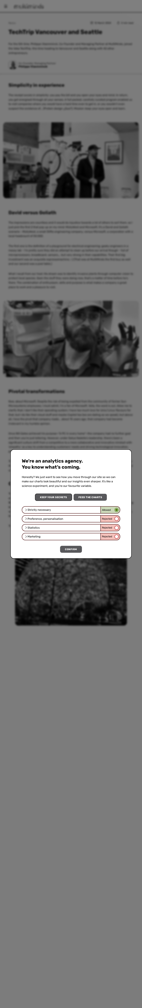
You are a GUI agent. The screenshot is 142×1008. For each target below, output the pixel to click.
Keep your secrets (53, 497)
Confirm (71, 549)
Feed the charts (90, 497)
